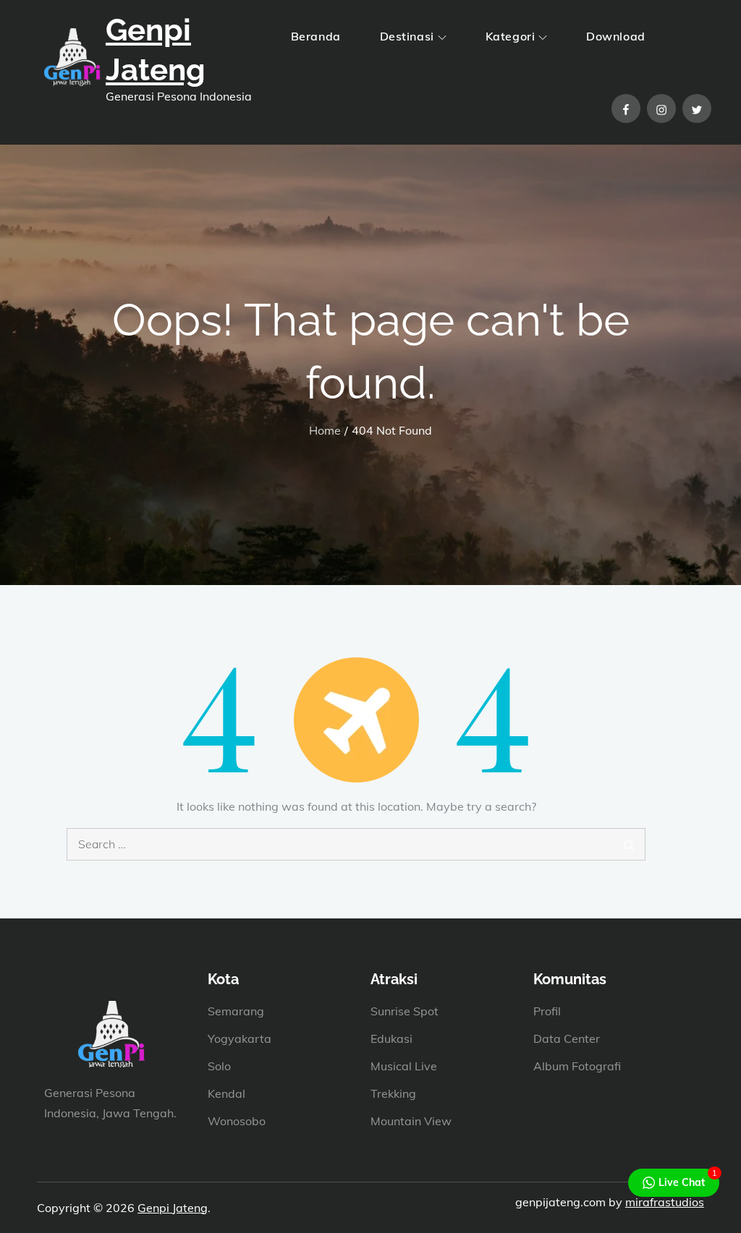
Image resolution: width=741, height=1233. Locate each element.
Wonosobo (237, 1121)
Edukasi (391, 1038)
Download (615, 36)
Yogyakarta (239, 1038)
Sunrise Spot (404, 1011)
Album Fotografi (577, 1066)
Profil (547, 1011)
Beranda (316, 36)
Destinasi (407, 36)
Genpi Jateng (172, 1207)
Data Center (566, 1038)
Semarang (236, 1011)
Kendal (226, 1093)
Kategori (510, 36)
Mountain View (411, 1121)
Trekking (393, 1093)
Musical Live (403, 1066)
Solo (219, 1066)
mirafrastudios (664, 1202)
